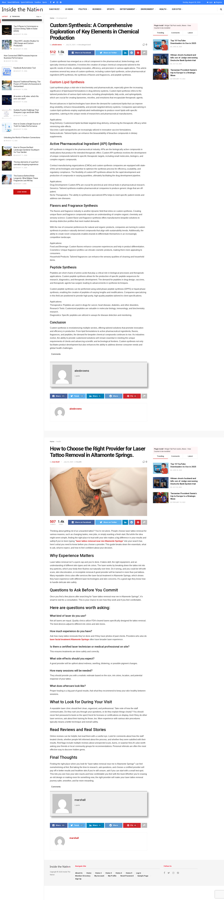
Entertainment (127, 9)
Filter (38, 16)
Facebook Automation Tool (25, 68)
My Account (99, 876)
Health (162, 9)
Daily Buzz (54, 9)
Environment (147, 9)
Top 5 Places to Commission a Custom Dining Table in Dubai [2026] (26, 28)
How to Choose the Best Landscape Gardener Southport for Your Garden (26, 149)
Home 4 (119, 873)
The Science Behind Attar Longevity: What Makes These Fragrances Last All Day (26, 178)
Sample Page (142, 876)
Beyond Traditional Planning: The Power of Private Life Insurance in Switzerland (27, 84)
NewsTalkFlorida (13, 2)
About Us (78, 873)
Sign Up (78, 879)
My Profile (112, 876)
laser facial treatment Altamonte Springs (69, 639)
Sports (44, 2)
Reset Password (127, 876)
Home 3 (109, 873)
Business (97, 9)
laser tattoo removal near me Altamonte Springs (99, 541)
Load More (22, 192)
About (4, 2)
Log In (138, 873)
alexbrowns (57, 45)
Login (210, 2)
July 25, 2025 (70, 45)
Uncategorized (61, 18)
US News (69, 9)
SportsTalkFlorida (27, 2)
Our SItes (176, 9)
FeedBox (38, 2)
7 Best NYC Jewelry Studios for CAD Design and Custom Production (26, 43)
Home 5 (129, 873)
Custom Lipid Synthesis (67, 82)
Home (52, 18)
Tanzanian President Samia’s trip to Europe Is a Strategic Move (183, 73)
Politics (83, 9)
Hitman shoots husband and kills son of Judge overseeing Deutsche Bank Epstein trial (184, 58)
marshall (56, 462)
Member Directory (82, 876)
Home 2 (98, 873)
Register (219, 2)
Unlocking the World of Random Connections (22, 137)
